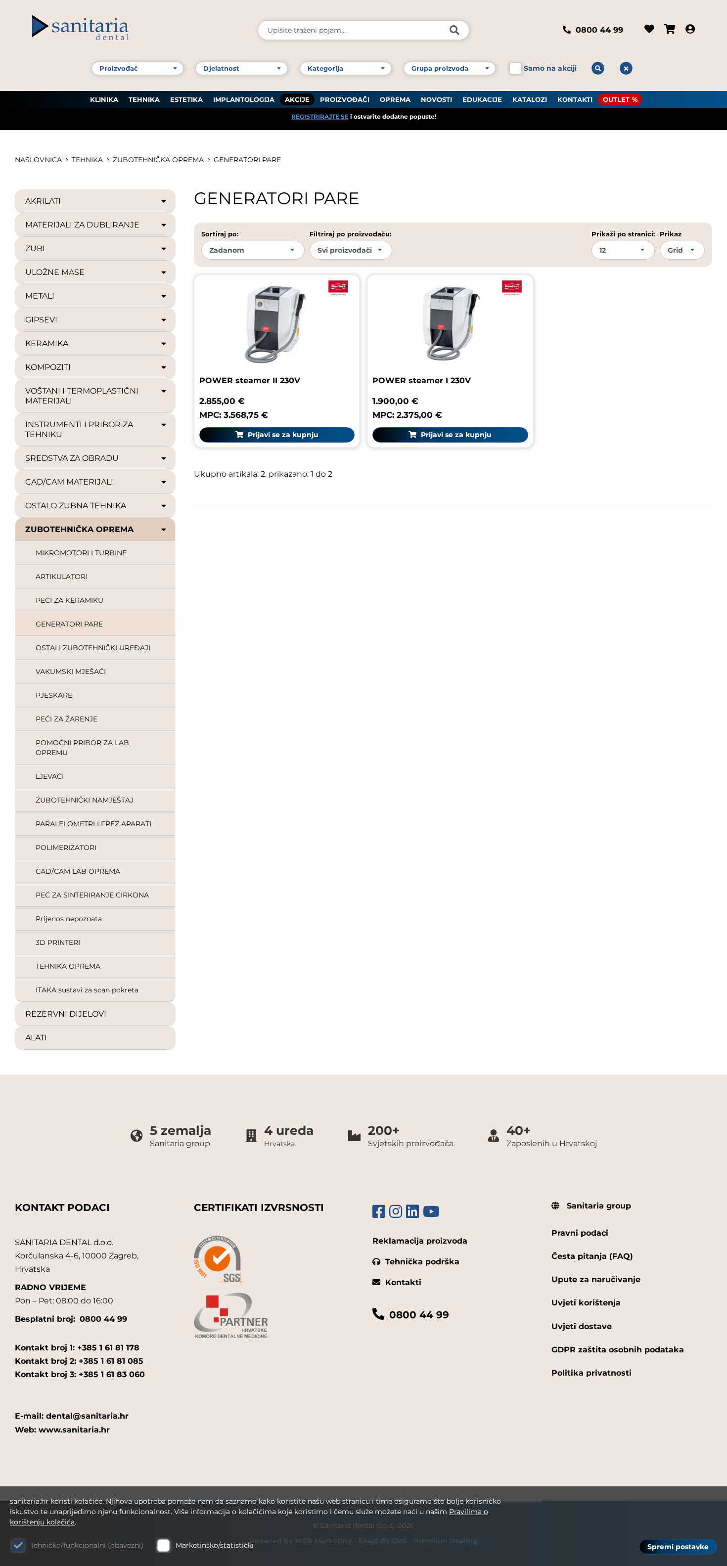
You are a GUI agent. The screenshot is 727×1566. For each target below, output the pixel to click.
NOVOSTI (436, 99)
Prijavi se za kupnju (282, 434)
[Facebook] (378, 1212)
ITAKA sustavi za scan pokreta (87, 989)
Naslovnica (38, 159)
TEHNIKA (144, 99)
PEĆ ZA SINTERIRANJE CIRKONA (92, 895)
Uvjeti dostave (581, 1326)
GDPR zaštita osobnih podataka (617, 1349)
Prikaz (671, 234)
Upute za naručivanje (595, 1279)
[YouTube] (431, 1212)
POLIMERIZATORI (66, 847)
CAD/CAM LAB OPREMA (78, 871)
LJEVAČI (50, 776)
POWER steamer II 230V (249, 380)
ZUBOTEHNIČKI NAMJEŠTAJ (85, 800)
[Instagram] (395, 1212)
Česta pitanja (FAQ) (592, 1256)
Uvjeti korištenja (586, 1302)
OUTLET (616, 99)
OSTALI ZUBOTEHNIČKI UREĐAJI (93, 647)
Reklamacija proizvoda (419, 1241)
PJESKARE (54, 695)
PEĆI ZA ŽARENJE (66, 719)
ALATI (36, 1037)
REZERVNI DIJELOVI (65, 1014)
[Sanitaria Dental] (138, 30)
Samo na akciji (550, 68)
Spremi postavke (678, 1546)
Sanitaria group (597, 1205)
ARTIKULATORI (62, 576)
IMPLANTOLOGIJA (243, 99)
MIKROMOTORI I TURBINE (81, 552)
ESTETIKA (186, 99)
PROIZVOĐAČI (344, 99)
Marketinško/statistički (215, 1545)
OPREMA (395, 99)
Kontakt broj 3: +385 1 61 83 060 (80, 1374)
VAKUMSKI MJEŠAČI (71, 671)
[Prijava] (690, 30)
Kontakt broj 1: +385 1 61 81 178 (77, 1347)
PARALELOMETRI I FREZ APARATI (93, 823)
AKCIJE (297, 99)
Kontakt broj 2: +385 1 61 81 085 (79, 1361)
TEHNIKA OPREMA (68, 966)
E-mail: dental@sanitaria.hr (72, 1416)
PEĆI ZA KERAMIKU (69, 600)
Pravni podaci (579, 1233)
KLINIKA (104, 99)
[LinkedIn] (412, 1212)
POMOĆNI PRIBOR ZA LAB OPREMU (82, 747)
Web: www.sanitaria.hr (62, 1429)
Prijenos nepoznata (69, 918)
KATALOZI (529, 99)
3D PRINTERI (58, 942)
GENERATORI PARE (247, 159)
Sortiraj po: (219, 234)
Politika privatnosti (591, 1373)
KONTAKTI (574, 99)
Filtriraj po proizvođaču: (350, 234)
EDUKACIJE (482, 99)
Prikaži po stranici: (623, 234)
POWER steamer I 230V (421, 380)
